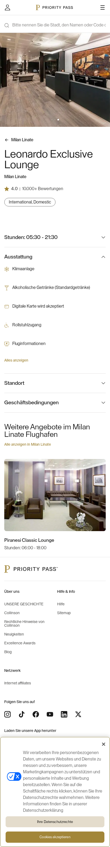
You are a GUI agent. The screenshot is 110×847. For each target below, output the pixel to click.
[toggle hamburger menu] (102, 7)
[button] (52, 119)
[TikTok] (21, 714)
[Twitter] (78, 714)
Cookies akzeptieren (55, 837)
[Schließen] (103, 744)
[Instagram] (7, 714)
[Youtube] (50, 714)
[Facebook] (36, 714)
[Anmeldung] (7, 7)
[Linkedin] (64, 714)
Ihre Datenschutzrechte (55, 822)
